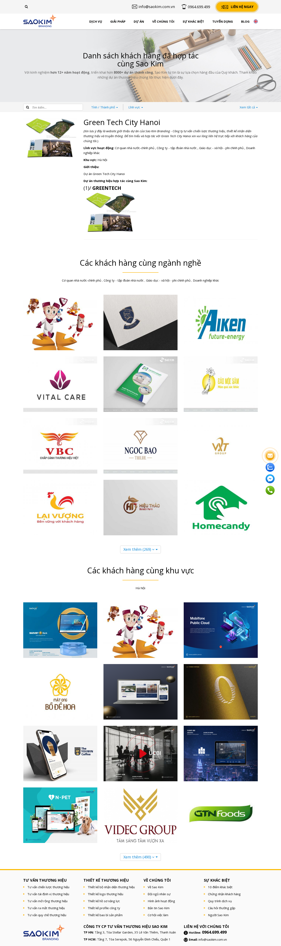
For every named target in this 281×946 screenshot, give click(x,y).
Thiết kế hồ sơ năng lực (104, 901)
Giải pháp (117, 21)
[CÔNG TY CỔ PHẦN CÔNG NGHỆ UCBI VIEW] (140, 753)
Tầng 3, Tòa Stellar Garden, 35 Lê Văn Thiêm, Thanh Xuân (135, 932)
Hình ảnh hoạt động (161, 901)
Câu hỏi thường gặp (221, 908)
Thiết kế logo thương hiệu (105, 894)
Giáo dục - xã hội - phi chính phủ (221, 148)
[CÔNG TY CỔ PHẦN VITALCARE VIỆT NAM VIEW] (60, 384)
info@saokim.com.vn (213, 939)
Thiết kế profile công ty (104, 908)
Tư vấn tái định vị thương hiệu (48, 894)
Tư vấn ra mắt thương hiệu (46, 908)
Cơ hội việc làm (158, 915)
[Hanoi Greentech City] (110, 213)
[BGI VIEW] (140, 692)
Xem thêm (137, 549)
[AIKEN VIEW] (221, 322)
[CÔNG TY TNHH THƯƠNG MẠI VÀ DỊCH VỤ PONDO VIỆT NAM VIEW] (221, 692)
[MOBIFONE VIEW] (221, 630)
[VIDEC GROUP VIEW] (140, 815)
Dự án (139, 21)
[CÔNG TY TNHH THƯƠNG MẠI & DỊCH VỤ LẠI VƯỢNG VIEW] (60, 507)
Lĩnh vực (134, 107)
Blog (245, 21)
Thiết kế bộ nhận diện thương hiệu (111, 887)
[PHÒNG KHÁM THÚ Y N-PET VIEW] (60, 815)
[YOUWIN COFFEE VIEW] (60, 753)
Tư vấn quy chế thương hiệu (46, 915)
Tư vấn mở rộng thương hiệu (47, 901)
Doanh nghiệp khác (206, 280)
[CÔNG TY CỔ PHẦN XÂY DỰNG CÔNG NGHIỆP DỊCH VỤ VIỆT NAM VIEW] (221, 753)
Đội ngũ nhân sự (159, 894)
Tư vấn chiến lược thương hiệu (48, 887)
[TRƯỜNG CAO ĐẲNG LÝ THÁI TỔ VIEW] (140, 322)
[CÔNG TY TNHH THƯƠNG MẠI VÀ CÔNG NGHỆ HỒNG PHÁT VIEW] (140, 384)
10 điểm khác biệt (220, 887)
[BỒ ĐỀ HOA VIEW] (60, 692)
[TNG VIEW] (60, 322)
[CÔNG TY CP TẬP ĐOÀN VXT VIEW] (221, 446)
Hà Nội (102, 160)
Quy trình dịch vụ (220, 901)
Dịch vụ (95, 21)
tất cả (248, 107)
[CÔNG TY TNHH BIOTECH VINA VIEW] (140, 507)
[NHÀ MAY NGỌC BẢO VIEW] (140, 446)
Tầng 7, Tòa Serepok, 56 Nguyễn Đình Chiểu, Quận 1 (134, 939)
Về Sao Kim (155, 887)
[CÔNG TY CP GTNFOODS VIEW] (221, 815)
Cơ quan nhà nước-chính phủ (134, 148)
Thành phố (103, 107)
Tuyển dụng (222, 21)
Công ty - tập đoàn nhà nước (177, 148)
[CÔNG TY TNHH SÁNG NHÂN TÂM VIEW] (221, 384)
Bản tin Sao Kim (159, 908)
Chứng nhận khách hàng (224, 894)
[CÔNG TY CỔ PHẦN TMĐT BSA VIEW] (221, 507)
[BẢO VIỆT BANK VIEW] (60, 630)
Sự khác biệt (193, 21)
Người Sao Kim (218, 915)
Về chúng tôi (163, 21)
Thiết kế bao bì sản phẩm (105, 915)
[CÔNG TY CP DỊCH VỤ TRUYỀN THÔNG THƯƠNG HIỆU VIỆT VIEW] (60, 446)
